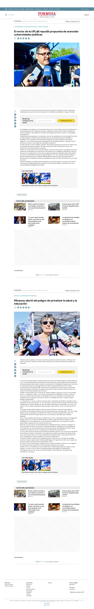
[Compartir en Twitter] (23, 38)
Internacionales (29, 9)
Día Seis (17, 9)
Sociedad (57, 9)
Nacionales (38, 9)
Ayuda (53, 601)
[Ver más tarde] (15, 38)
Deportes (11, 9)
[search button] (6, 9)
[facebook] (21, 38)
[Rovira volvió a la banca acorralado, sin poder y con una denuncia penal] (20, 206)
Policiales (45, 9)
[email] (26, 38)
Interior (22, 9)
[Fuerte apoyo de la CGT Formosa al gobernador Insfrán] (54, 206)
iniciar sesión (43, 275)
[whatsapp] (18, 38)
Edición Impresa (85, 9)
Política (51, 9)
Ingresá (86, 15)
